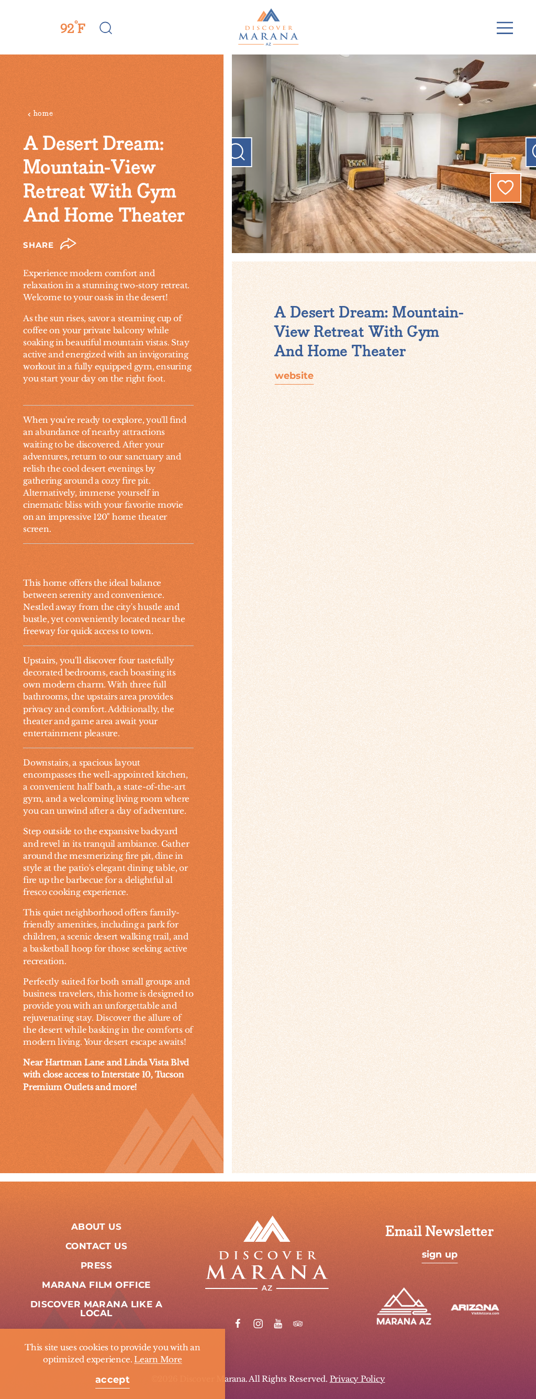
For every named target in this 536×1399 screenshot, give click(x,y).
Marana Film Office (96, 1285)
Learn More (158, 1359)
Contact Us (96, 1246)
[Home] (268, 27)
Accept (112, 1380)
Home (43, 113)
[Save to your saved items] (505, 187)
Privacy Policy (357, 1379)
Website (294, 376)
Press (96, 1266)
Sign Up (440, 1255)
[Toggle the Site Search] (106, 27)
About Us (96, 1227)
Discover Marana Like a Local (96, 1309)
